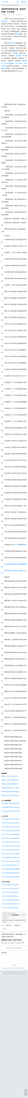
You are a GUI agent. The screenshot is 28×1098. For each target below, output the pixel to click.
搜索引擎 (4, 68)
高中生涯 (16, 544)
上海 (11, 639)
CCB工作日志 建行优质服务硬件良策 (10, 907)
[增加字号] (24, 14)
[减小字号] (26, 14)
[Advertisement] (14, 1035)
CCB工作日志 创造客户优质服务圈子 (10, 884)
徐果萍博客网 (9, 5)
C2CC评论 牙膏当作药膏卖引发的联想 (10, 853)
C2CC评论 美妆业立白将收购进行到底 (10, 826)
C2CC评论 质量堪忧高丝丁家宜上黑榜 (10, 857)
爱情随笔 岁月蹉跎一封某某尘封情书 (10, 776)
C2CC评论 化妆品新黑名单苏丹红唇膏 (10, 846)
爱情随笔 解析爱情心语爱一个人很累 (10, 787)
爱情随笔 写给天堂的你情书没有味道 (10, 795)
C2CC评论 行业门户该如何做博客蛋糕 (10, 838)
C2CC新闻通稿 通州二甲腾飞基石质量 (10, 811)
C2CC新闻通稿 (9, 63)
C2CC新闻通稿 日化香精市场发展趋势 (10, 803)
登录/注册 (23, 2)
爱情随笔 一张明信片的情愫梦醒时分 (10, 780)
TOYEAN (22, 973)
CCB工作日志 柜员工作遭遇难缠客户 (10, 896)
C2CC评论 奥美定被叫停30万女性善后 (10, 819)
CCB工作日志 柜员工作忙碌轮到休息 (10, 888)
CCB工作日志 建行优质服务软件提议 (10, 900)
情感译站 (16, 5)
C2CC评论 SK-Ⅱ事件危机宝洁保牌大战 (10, 861)
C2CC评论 (18, 63)
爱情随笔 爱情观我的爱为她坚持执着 (10, 791)
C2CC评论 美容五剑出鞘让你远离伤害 (10, 876)
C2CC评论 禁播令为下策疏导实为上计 (10, 842)
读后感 (17, 34)
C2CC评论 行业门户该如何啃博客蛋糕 (10, 834)
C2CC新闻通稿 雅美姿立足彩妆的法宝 (10, 807)
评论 (15, 965)
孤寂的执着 (17, 925)
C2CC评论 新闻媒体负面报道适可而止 (10, 872)
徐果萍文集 (10, 43)
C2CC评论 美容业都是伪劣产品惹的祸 (10, 830)
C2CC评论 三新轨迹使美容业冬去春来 (10, 849)
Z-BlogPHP (11, 973)
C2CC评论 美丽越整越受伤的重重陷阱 (10, 869)
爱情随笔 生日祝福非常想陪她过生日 (10, 784)
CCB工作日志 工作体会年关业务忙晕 (10, 892)
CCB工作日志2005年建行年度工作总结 (10, 903)
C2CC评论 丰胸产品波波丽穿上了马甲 (10, 865)
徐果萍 (4, 14)
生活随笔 (15, 53)
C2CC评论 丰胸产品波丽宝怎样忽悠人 (10, 823)
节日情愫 (18, 55)
